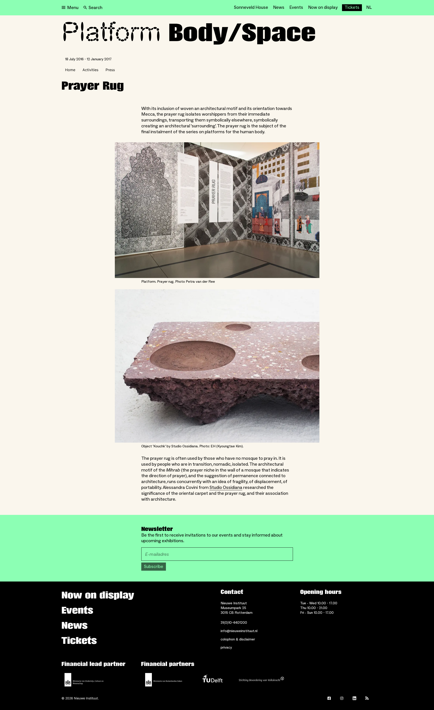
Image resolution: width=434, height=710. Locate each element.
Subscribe (153, 567)
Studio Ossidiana (226, 487)
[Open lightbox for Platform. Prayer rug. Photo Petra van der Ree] (217, 210)
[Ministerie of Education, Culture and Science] (84, 680)
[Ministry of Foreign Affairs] (163, 680)
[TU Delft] (212, 680)
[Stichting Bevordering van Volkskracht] (261, 680)
